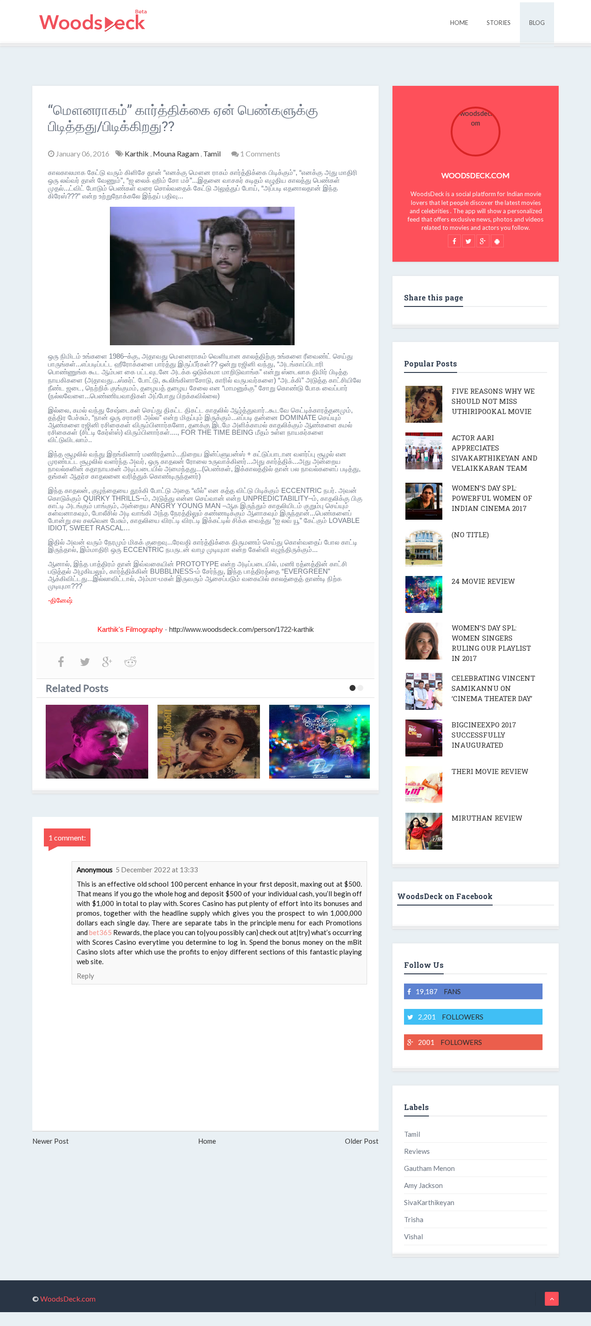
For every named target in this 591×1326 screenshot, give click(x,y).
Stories (499, 22)
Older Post (362, 1141)
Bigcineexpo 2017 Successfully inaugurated (484, 735)
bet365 (100, 932)
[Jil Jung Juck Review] (97, 742)
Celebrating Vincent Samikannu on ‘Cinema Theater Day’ (493, 688)
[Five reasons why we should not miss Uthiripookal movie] (208, 742)
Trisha (413, 1219)
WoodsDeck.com (475, 175)
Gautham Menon (429, 1168)
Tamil (212, 153)
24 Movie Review (483, 581)
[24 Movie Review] (320, 742)
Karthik (137, 153)
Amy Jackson (423, 1185)
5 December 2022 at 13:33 (156, 869)
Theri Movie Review (490, 771)
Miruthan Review (487, 817)
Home (459, 22)
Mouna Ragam (176, 153)
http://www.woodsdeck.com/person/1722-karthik (241, 629)
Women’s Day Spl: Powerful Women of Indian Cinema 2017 (492, 498)
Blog (537, 22)
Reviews (417, 1151)
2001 (450, 1042)
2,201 (450, 1017)
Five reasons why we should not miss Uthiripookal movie (493, 401)
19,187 (438, 991)
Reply (85, 976)
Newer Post (50, 1141)
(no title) (470, 534)
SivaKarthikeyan (429, 1202)
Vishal (413, 1236)
